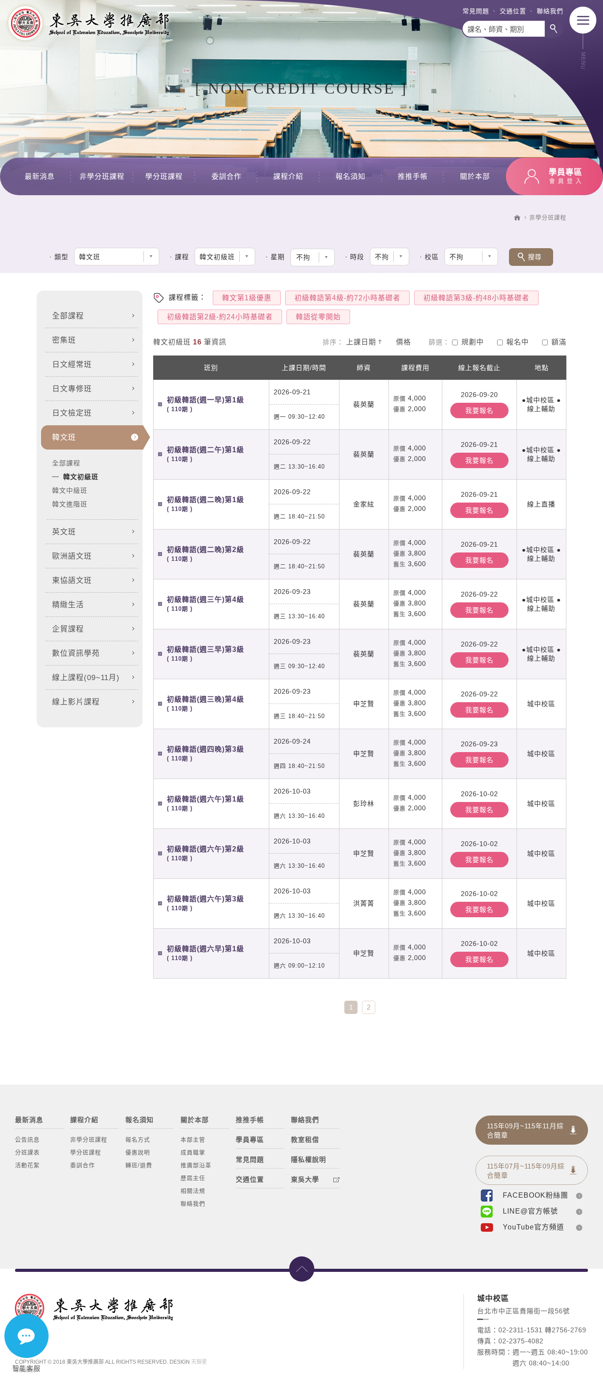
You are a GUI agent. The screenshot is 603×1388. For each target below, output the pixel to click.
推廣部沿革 (196, 1165)
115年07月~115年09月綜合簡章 (526, 1170)
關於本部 (475, 176)
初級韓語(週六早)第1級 (205, 953)
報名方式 (137, 1139)
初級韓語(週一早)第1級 (205, 404)
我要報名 (479, 410)
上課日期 (361, 342)
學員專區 (250, 1139)
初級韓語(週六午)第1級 (205, 803)
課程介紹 (288, 176)
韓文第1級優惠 (246, 298)
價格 (403, 342)
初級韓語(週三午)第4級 (205, 604)
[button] (312, 257)
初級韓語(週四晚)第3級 (205, 753)
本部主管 (193, 1139)
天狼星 (199, 1362)
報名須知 (350, 176)
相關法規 (193, 1191)
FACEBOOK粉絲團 (535, 1195)
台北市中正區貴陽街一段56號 (523, 1311)
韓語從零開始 (318, 317)
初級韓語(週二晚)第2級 (205, 554)
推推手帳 (413, 176)
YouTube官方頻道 (533, 1227)
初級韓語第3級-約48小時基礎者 (476, 298)
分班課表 (27, 1152)
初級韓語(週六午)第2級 (205, 853)
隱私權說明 (308, 1159)
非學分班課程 (101, 176)
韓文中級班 (69, 490)
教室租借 (305, 1139)
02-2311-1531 (520, 1330)
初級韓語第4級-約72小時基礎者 (347, 298)
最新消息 (40, 176)
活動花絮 (27, 1165)
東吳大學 (305, 1179)
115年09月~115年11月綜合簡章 (525, 1130)
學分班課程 (164, 176)
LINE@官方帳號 (530, 1211)
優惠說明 (137, 1152)
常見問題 (476, 11)
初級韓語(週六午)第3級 (205, 903)
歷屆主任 (193, 1178)
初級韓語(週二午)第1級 (205, 454)
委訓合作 (226, 176)
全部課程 (66, 463)
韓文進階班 (69, 504)
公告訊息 (27, 1139)
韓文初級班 (80, 476)
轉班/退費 (138, 1165)
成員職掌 (193, 1152)
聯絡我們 (550, 11)
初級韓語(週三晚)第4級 (205, 704)
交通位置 (513, 11)
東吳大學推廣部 (88, 23)
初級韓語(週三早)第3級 (205, 654)
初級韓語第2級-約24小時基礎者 (220, 317)
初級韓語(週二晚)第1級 (205, 504)
